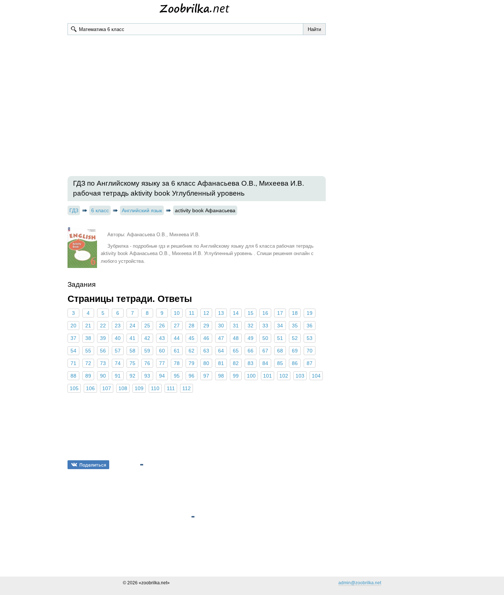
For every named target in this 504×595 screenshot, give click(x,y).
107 (106, 388)
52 (295, 338)
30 (221, 326)
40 (118, 338)
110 (155, 388)
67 (265, 351)
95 (177, 376)
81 (221, 363)
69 (295, 351)
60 (162, 351)
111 (171, 388)
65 (236, 351)
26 (162, 326)
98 (221, 376)
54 (73, 351)
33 (265, 326)
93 (147, 376)
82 (236, 363)
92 (132, 376)
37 (73, 338)
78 (177, 363)
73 (103, 363)
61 (177, 351)
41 (132, 338)
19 (310, 313)
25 (147, 326)
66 (250, 351)
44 (177, 338)
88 (73, 376)
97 (206, 376)
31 (236, 326)
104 (316, 376)
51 (280, 338)
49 (250, 338)
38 (88, 338)
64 (221, 351)
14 (236, 313)
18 (295, 313)
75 (132, 363)
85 (280, 363)
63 (206, 351)
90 (103, 376)
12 (206, 313)
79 (191, 363)
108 (122, 388)
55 (88, 351)
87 (310, 363)
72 (88, 363)
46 (206, 338)
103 (300, 376)
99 (236, 376)
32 (250, 326)
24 (132, 326)
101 (267, 376)
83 (250, 363)
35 (295, 326)
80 (206, 363)
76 (147, 363)
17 (280, 313)
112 (186, 388)
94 (162, 376)
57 (118, 351)
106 (90, 388)
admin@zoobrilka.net (359, 582)
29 (206, 326)
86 (295, 363)
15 (250, 313)
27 (177, 326)
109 (139, 388)
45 (191, 338)
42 (147, 338)
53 (310, 338)
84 (265, 363)
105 (74, 388)
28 (191, 326)
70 (310, 351)
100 (251, 376)
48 (236, 338)
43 (162, 338)
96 (191, 376)
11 (191, 313)
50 (265, 338)
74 (118, 363)
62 (191, 351)
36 (310, 326)
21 (88, 326)
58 (132, 351)
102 (283, 376)
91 (118, 376)
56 (103, 351)
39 (103, 338)
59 (147, 351)
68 (280, 351)
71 (73, 363)
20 (73, 326)
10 (177, 313)
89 (88, 376)
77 (162, 363)
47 (221, 338)
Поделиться (92, 465)
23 (118, 326)
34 (280, 326)
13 (221, 313)
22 (103, 326)
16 (265, 313)
